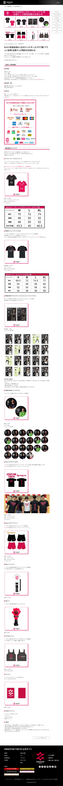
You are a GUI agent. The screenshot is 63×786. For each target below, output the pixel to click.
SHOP (5, 766)
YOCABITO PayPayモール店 (27, 768)
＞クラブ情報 (51, 755)
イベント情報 (57, 20)
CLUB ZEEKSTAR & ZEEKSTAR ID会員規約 (49, 779)
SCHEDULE (7, 758)
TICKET (6, 760)
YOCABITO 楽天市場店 (11, 768)
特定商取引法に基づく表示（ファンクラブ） (33, 779)
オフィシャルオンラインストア (27, 771)
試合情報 (37, 79)
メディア (57, 23)
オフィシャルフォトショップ (11, 774)
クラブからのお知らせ (56, 14)
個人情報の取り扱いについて (19, 779)
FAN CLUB (22, 753)
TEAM (5, 755)
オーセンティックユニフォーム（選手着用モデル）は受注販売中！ (18, 166)
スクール (57, 31)
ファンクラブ (57, 26)
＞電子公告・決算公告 (53, 760)
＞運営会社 (50, 757)
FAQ (21, 762)
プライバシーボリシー (9, 779)
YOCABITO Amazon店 (11, 771)
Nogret (6, 466)
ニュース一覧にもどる (41, 737)
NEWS (5, 753)
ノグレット (37, 237)
